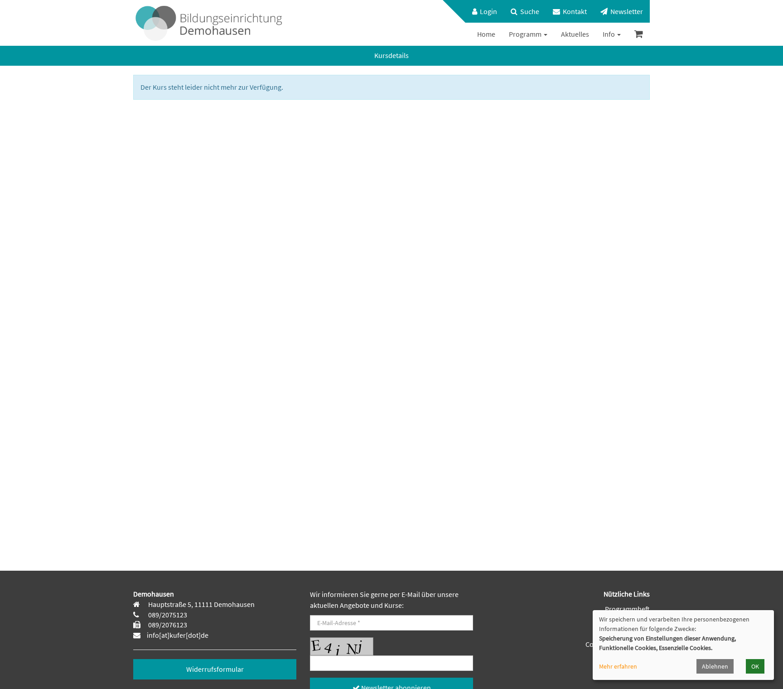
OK (755, 666)
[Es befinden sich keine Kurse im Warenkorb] (639, 34)
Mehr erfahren (618, 666)
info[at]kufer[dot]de (177, 635)
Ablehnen (715, 666)
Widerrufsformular (215, 669)
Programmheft (627, 608)
